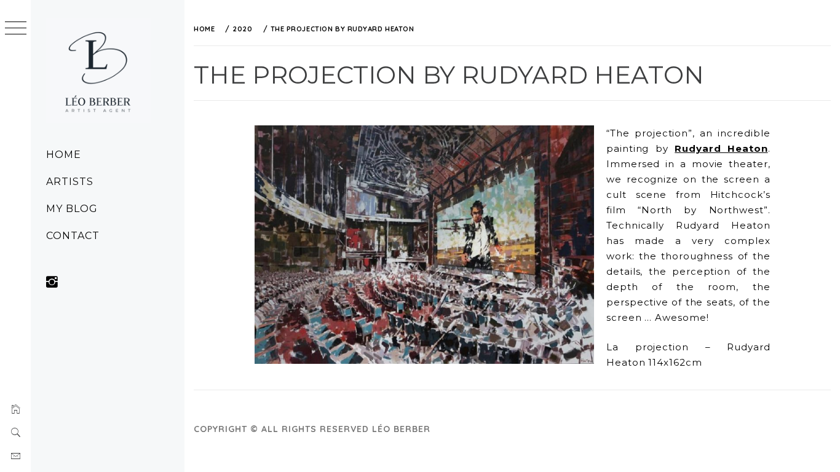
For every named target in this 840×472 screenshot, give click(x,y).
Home (63, 154)
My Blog (72, 208)
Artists (69, 181)
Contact (73, 236)
